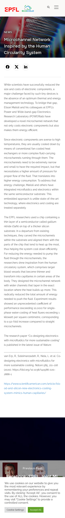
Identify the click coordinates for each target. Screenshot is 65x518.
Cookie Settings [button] (15, 509)
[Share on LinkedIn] (25, 66)
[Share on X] (16, 66)
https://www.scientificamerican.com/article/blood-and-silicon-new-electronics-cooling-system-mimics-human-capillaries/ (32, 388)
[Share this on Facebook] (7, 66)
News (8, 32)
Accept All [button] (35, 509)
